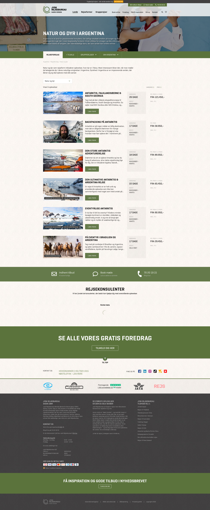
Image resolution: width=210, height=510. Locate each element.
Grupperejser (101, 12)
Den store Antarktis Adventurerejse (97, 152)
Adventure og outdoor (53, 140)
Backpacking (68, 140)
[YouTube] (165, 371)
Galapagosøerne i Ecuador (146, 434)
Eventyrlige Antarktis (99, 208)
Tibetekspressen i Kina (145, 413)
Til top (105, 362)
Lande (75, 12)
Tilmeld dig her (105, 348)
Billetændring (124, 502)
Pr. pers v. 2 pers (156, 94)
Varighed (149, 87)
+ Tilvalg (70, 54)
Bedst (131, 101)
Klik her (75, 433)
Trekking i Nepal (143, 422)
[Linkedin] (144, 371)
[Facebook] (139, 371)
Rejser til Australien (144, 419)
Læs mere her (118, 1)
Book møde (149, 5)
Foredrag (125, 12)
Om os (148, 12)
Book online (116, 12)
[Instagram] (149, 371)
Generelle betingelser (91, 502)
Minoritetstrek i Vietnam (145, 416)
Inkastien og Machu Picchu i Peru (148, 431)
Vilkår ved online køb (109, 502)
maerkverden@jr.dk (58, 427)
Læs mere (92, 111)
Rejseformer (86, 12)
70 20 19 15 (161, 5)
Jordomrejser (142, 407)
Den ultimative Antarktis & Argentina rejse (101, 181)
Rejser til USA (142, 428)
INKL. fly (153, 101)
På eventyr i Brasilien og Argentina (100, 238)
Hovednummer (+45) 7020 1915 (74, 371)
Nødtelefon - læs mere (70, 373)
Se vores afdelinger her (50, 446)
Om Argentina (109, 54)
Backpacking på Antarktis (101, 122)
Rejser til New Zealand (144, 440)
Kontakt (155, 12)
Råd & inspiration (137, 12)
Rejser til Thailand (143, 410)
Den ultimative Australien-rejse (147, 437)
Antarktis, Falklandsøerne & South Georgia (103, 94)
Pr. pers (153, 123)
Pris (158, 87)
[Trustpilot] (160, 371)
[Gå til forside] (54, 9)
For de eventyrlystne (52, 112)
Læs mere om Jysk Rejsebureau (68, 418)
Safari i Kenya (142, 425)
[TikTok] (155, 371)
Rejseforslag (52, 54)
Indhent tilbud (136, 5)
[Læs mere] (63, 103)
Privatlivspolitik (137, 502)
